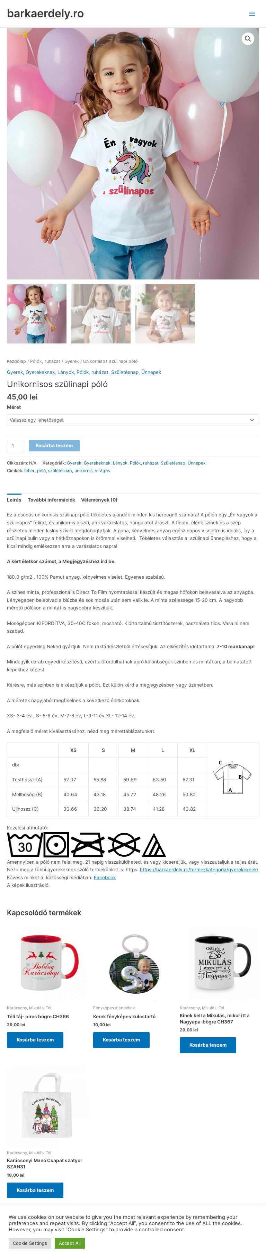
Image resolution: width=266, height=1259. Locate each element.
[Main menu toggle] (252, 13)
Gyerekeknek (40, 372)
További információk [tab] (51, 500)
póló (41, 470)
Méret (14, 407)
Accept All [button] (70, 1243)
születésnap (60, 470)
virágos (102, 470)
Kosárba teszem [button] (35, 1039)
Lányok (65, 372)
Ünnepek (151, 372)
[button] (248, 39)
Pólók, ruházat (45, 361)
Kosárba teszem (54, 445)
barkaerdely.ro (45, 13)
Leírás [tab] (14, 500)
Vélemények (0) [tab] (99, 500)
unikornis (83, 470)
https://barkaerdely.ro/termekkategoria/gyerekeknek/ (199, 869)
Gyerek (71, 361)
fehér (29, 470)
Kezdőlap (16, 361)
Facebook (105, 877)
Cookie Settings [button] (30, 1243)
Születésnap (125, 372)
